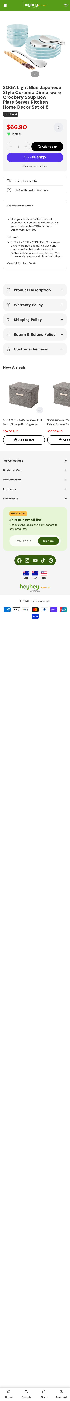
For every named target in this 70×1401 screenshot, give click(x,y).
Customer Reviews (31, 349)
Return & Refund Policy (34, 334)
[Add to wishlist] (58, 127)
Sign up (48, 541)
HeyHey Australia (40, 601)
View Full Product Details (22, 263)
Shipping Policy (28, 319)
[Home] (9, 1392)
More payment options (35, 166)
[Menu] (5, 6)
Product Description (32, 290)
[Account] (61, 1392)
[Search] (26, 1392)
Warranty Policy (28, 304)
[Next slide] (63, 409)
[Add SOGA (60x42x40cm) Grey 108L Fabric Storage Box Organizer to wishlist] (39, 410)
